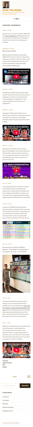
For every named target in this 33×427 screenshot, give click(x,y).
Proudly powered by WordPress (11, 423)
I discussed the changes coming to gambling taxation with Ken (16, 308)
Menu (17, 18)
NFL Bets (5, 404)
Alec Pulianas (12, 10)
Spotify (5, 367)
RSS (4, 365)
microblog (6, 400)
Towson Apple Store (11, 36)
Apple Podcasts (7, 362)
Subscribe (25, 385)
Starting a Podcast (8, 407)
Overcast (5, 360)
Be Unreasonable (9, 51)
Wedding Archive (8, 411)
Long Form (6, 397)
